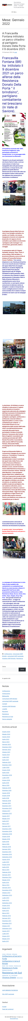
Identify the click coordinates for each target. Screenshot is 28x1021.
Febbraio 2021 (6, 762)
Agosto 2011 (6, 931)
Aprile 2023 (5, 739)
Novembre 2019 (7, 775)
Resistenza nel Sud (12, 972)
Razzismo (5, 711)
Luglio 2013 (5, 898)
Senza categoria (7, 719)
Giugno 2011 (6, 936)
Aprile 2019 (5, 783)
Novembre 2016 (7, 831)
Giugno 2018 (6, 795)
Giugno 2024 (6, 731)
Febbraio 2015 (6, 872)
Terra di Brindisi (14, 975)
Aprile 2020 (5, 772)
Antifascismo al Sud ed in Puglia (12, 957)
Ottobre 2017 (6, 811)
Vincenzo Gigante (9, 977)
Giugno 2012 (6, 905)
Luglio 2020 (5, 767)
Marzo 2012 (5, 913)
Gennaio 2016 (6, 849)
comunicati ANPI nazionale (15, 656)
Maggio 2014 (6, 880)
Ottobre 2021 (6, 752)
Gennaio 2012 (6, 918)
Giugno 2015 (6, 864)
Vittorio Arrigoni (20, 977)
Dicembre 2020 (6, 765)
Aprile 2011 (5, 941)
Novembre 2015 (7, 854)
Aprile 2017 (5, 821)
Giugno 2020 (6, 770)
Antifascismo (8, 654)
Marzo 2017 (5, 823)
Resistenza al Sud (7, 716)
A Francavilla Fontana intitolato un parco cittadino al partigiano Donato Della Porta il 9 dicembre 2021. (13, 41)
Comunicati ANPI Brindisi (9, 698)
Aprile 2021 (5, 760)
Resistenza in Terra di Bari (7, 970)
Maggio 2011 (6, 939)
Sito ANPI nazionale (8, 994)
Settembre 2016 (7, 834)
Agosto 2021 (6, 754)
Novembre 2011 (7, 923)
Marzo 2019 (5, 785)
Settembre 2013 (7, 895)
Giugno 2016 (6, 836)
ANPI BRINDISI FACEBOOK (10, 990)
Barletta (3, 965)
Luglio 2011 (5, 933)
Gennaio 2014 (6, 887)
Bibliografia (5, 696)
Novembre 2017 (7, 808)
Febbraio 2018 (6, 800)
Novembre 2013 (7, 890)
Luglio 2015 (5, 862)
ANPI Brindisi (8, 954)
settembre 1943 (5, 975)
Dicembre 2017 (6, 806)
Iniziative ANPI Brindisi (9, 658)
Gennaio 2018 (6, 803)
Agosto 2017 (6, 816)
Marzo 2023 (5, 742)
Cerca (4, 666)
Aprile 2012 (5, 910)
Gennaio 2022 (6, 749)
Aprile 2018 (5, 798)
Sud (10, 975)
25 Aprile (4, 954)
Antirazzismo (6, 693)
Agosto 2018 (6, 793)
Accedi (4, 1006)
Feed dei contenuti (7, 1009)
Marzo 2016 (5, 844)
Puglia (7, 965)
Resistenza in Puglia (9, 968)
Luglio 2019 (5, 777)
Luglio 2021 (5, 757)
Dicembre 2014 (6, 877)
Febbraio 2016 (6, 846)
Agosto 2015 (6, 859)
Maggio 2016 (6, 839)
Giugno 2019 (6, 780)
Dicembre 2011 (6, 921)
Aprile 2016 (5, 841)
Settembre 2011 (7, 928)
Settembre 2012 (7, 903)
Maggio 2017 (6, 818)
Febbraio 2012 (6, 916)
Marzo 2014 (5, 885)
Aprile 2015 (5, 867)
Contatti (4, 704)
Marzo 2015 (5, 869)
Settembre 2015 (7, 857)
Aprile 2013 (5, 900)
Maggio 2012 (6, 908)
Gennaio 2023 (6, 744)
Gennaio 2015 (6, 875)
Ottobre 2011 (6, 926)
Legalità (4, 709)
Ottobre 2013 (6, 892)
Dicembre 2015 (6, 852)
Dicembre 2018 (6, 790)
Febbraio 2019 (6, 788)
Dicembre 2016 (6, 829)
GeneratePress (14, 1018)
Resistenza (19, 658)
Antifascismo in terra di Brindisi (11, 962)
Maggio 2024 (6, 734)
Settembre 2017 (7, 813)
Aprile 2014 (5, 882)
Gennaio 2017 (6, 826)
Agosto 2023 (6, 737)
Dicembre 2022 (6, 747)
